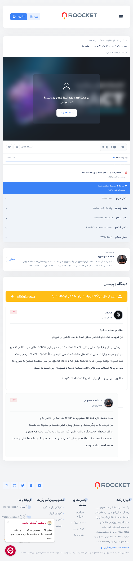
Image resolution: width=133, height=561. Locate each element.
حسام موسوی (106, 256)
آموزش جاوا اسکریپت (51, 507)
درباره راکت (78, 529)
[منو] (121, 16)
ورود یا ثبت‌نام (26, 296)
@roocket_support (10, 517)
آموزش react (55, 526)
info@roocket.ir (10, 507)
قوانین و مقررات (80, 514)
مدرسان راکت (77, 523)
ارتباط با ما (79, 535)
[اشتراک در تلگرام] (17, 147)
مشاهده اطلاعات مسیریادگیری (116, 548)
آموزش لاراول (55, 514)
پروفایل (12, 259)
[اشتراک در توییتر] (9, 147)
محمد (108, 313)
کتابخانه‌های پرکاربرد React (112, 40)
